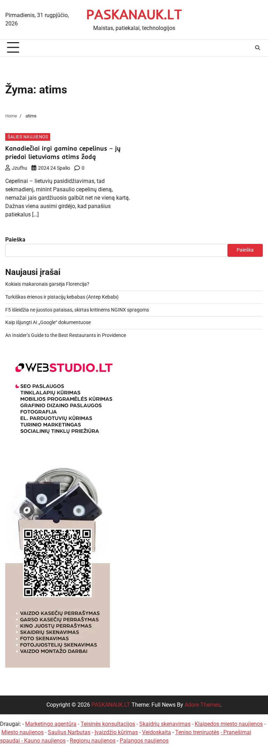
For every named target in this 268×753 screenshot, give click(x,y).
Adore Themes (202, 704)
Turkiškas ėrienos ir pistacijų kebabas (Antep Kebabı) (62, 297)
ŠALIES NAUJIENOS (28, 136)
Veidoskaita (156, 732)
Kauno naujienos (45, 740)
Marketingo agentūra (50, 724)
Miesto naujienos (22, 732)
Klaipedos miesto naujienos (229, 724)
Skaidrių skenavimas (165, 724)
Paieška (15, 239)
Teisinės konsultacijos (108, 724)
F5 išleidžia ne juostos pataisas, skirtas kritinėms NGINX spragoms (77, 310)
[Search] (257, 48)
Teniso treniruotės (197, 732)
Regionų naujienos (93, 740)
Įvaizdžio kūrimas (116, 732)
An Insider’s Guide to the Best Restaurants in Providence (65, 335)
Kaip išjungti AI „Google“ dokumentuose (48, 322)
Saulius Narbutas (69, 732)
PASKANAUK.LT (134, 14)
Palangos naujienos (144, 740)
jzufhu (19, 168)
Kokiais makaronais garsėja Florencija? (47, 284)
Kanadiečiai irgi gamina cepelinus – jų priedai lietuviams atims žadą (63, 152)
